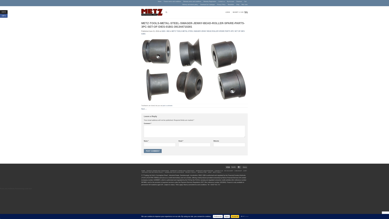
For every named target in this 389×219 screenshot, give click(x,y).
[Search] (166, 12)
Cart (245, 1)
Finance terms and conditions (172, 1)
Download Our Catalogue (207, 4)
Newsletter (231, 4)
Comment (147, 123)
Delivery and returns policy (190, 4)
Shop (237, 4)
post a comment (167, 105)
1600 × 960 (165, 31)
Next (144, 109)
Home (159, 1)
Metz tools (245, 4)
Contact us (221, 1)
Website (216, 141)
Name (146, 141)
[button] (240, 12)
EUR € (5, 12)
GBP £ (5, 16)
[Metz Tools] (152, 12)
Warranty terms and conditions (192, 1)
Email (181, 141)
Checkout (239, 1)
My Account (230, 1)
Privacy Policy (221, 4)
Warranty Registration (209, 1)
